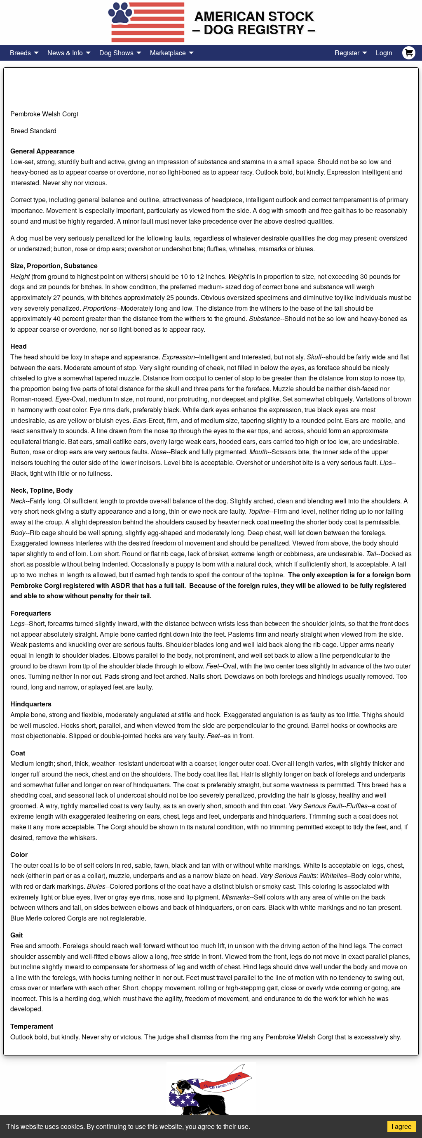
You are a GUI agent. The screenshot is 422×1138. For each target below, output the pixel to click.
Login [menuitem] (384, 52)
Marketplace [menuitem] (168, 52)
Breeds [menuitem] (20, 52)
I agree (402, 1126)
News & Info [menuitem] (65, 52)
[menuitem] (408, 52)
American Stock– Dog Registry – (253, 22)
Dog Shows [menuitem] (116, 52)
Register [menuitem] (347, 52)
